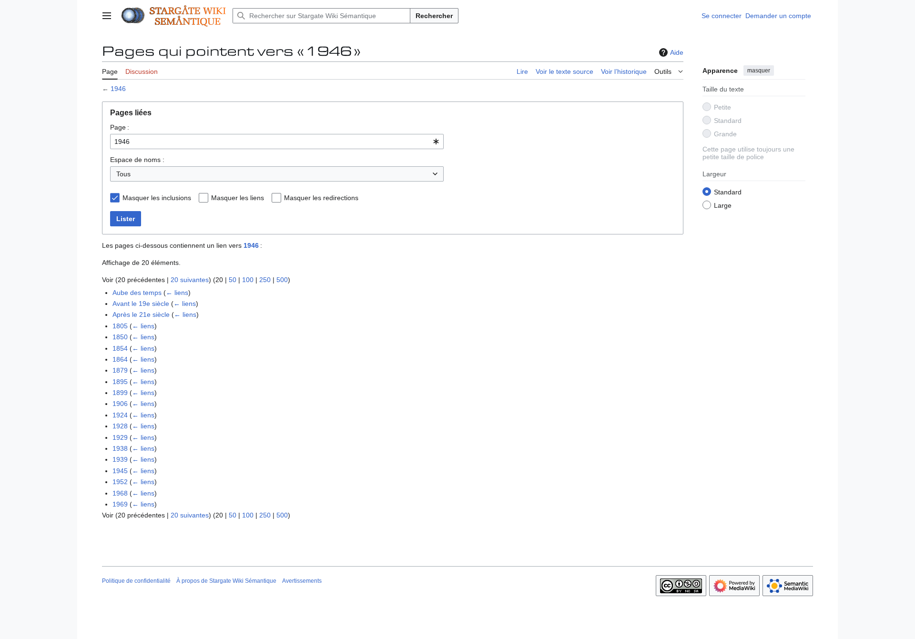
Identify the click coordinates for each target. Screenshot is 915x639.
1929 (120, 437)
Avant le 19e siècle (140, 303)
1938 (120, 448)
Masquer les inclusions (156, 198)
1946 (118, 88)
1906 (120, 403)
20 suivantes (190, 280)
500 (282, 280)
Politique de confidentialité (136, 581)
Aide (676, 52)
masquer (758, 70)
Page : (119, 127)
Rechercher (434, 16)
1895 (120, 381)
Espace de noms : (137, 159)
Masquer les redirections (321, 198)
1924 (120, 415)
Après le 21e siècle (141, 314)
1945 (120, 471)
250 (265, 280)
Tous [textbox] (123, 174)
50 (232, 280)
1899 (120, 392)
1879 (120, 370)
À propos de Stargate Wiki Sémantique (226, 581)
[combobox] (277, 141)
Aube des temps (137, 292)
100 (248, 280)
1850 (120, 337)
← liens (177, 292)
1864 (120, 359)
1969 (120, 504)
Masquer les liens (237, 198)
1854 (120, 348)
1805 (120, 326)
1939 (120, 459)
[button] (106, 15)
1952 (120, 482)
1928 (120, 426)
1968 (120, 493)
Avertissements (302, 581)
